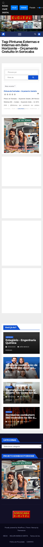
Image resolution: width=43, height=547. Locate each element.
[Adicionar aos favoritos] (38, 93)
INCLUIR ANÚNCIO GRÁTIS (19, 536)
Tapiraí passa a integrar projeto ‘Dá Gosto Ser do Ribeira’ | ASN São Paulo (21, 392)
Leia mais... (21, 108)
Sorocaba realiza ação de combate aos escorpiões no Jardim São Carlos (21, 367)
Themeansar (21, 530)
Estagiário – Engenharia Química (21, 341)
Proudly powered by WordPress (15, 527)
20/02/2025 (12, 347)
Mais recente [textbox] (9, 86)
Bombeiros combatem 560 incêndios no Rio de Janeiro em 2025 (21, 417)
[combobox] (10, 86)
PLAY (14, 8)
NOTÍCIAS (8, 362)
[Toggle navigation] (20, 34)
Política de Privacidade (17, 542)
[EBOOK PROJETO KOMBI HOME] (21, 135)
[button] (35, 34)
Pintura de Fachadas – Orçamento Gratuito (20, 91)
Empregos (9, 337)
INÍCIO (5, 536)
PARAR (23, 8)
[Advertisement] (21, 171)
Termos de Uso (35, 536)
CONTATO (30, 542)
